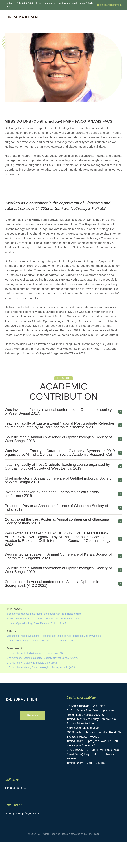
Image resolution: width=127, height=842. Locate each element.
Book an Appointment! (109, 4)
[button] (32, 715)
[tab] (63, 411)
